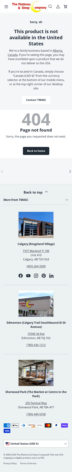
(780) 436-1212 (36, 345)
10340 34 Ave (36, 334)
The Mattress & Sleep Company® (33, 454)
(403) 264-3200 (36, 266)
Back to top (33, 192)
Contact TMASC (36, 100)
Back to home (36, 151)
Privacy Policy (10, 463)
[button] (66, 6)
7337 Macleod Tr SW (36, 251)
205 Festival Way (36, 403)
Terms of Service (28, 463)
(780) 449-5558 (36, 414)
